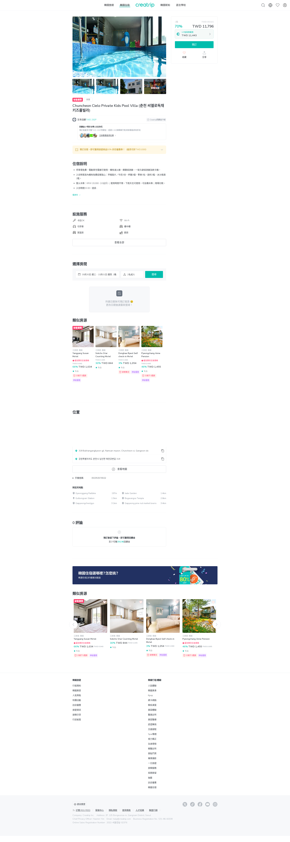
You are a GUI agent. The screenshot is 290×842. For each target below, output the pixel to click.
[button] (119, 149)
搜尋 (154, 274)
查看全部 (119, 242)
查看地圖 (122, 469)
